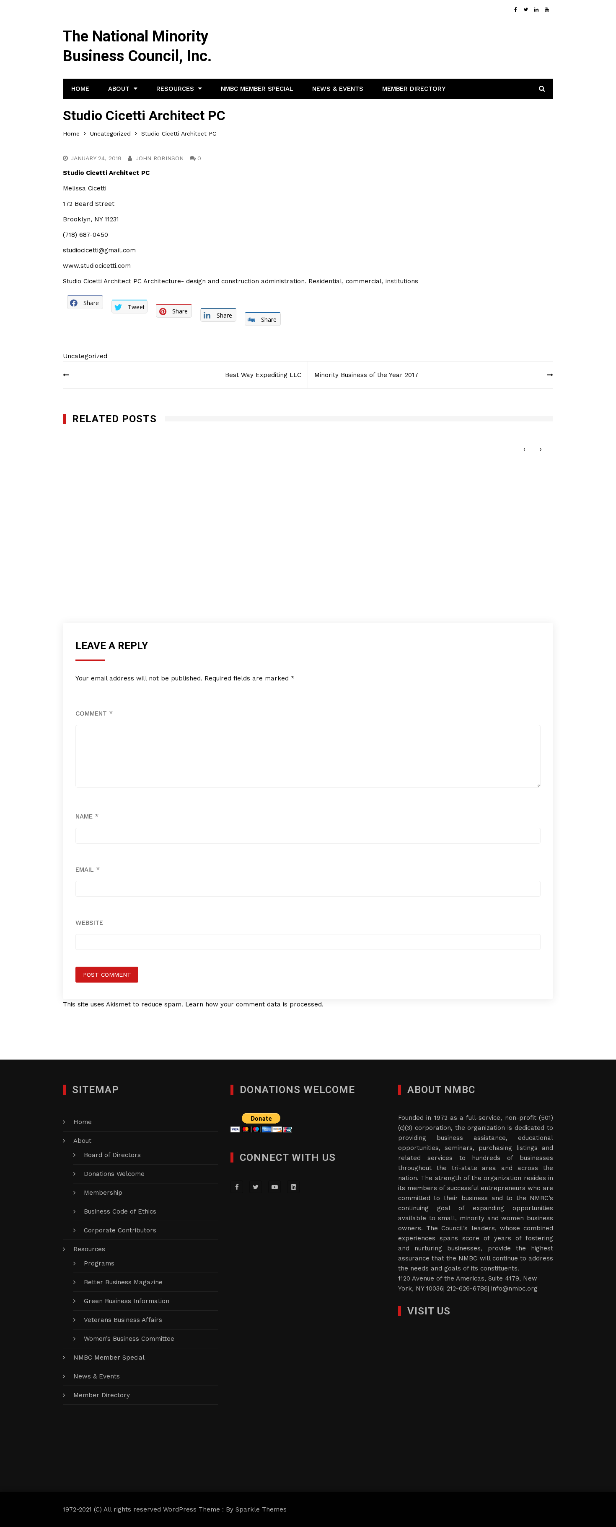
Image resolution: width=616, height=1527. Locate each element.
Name (86, 816)
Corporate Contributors (120, 1230)
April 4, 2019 (92, 444)
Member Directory (413, 88)
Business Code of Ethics (120, 1211)
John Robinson (159, 158)
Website (89, 922)
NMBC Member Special (257, 88)
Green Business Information (126, 1301)
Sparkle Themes (261, 1509)
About (118, 88)
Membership (103, 1192)
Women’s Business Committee (129, 1338)
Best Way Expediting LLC (263, 375)
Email (87, 869)
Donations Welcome (114, 1174)
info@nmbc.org (514, 1288)
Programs (99, 1263)
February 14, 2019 (350, 444)
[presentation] (524, 449)
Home (80, 88)
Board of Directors (112, 1155)
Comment (94, 713)
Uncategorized (85, 356)
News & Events (337, 88)
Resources (175, 88)
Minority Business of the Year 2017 (366, 375)
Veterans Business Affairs (123, 1320)
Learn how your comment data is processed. (254, 1004)
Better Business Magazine (123, 1282)
